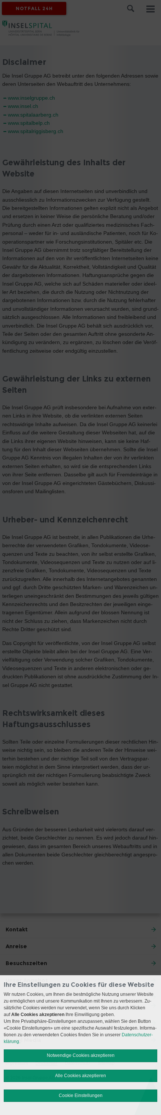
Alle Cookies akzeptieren (80, 1075)
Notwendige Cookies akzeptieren (81, 1055)
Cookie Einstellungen (81, 1095)
